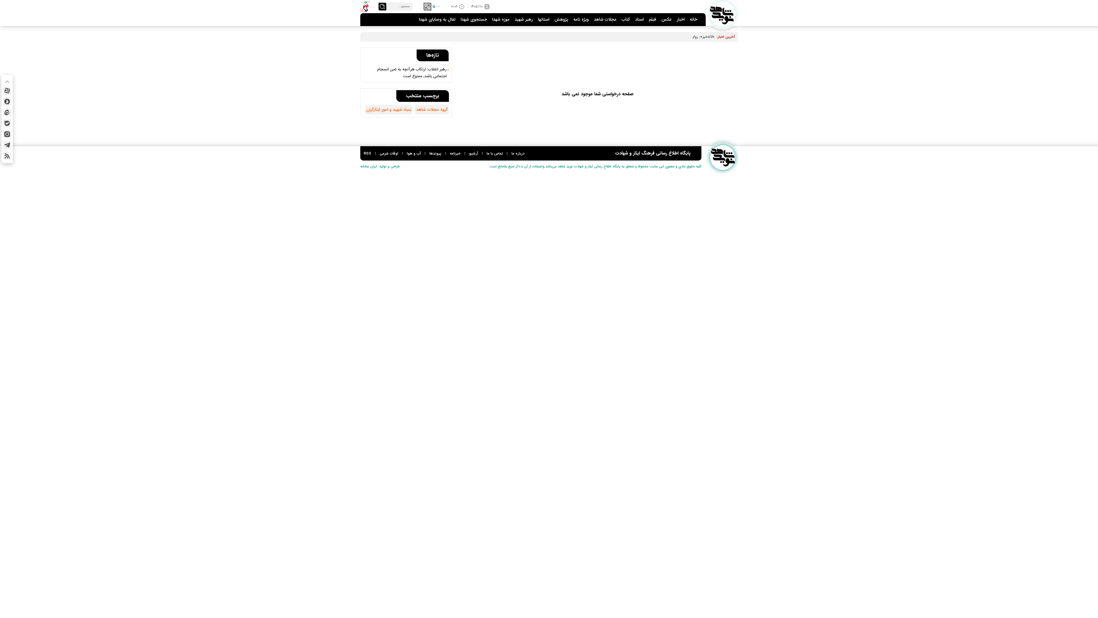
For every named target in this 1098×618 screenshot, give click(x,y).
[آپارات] (7, 91)
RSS (367, 153)
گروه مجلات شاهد (432, 109)
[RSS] (7, 156)
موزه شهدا (501, 19)
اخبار (681, 19)
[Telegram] (7, 145)
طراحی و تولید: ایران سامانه (380, 166)
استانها (543, 19)
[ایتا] (7, 112)
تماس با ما (495, 153)
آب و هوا (414, 153)
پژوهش (561, 19)
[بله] (7, 123)
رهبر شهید (524, 19)
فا (434, 6)
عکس (666, 19)
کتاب (626, 19)
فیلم (652, 19)
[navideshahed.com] (722, 14)
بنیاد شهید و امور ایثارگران (388, 109)
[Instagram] (7, 134)
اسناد (639, 19)
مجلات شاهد (605, 19)
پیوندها (435, 153)
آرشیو (473, 153)
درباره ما (518, 153)
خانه (693, 19)
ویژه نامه (581, 19)
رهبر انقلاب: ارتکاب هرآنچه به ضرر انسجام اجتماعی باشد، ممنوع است (412, 72)
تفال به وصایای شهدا (437, 19)
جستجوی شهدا (474, 19)
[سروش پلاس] (7, 102)
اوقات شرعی (389, 153)
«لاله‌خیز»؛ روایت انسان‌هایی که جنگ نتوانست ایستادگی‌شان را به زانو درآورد (656, 37)
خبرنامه (455, 153)
